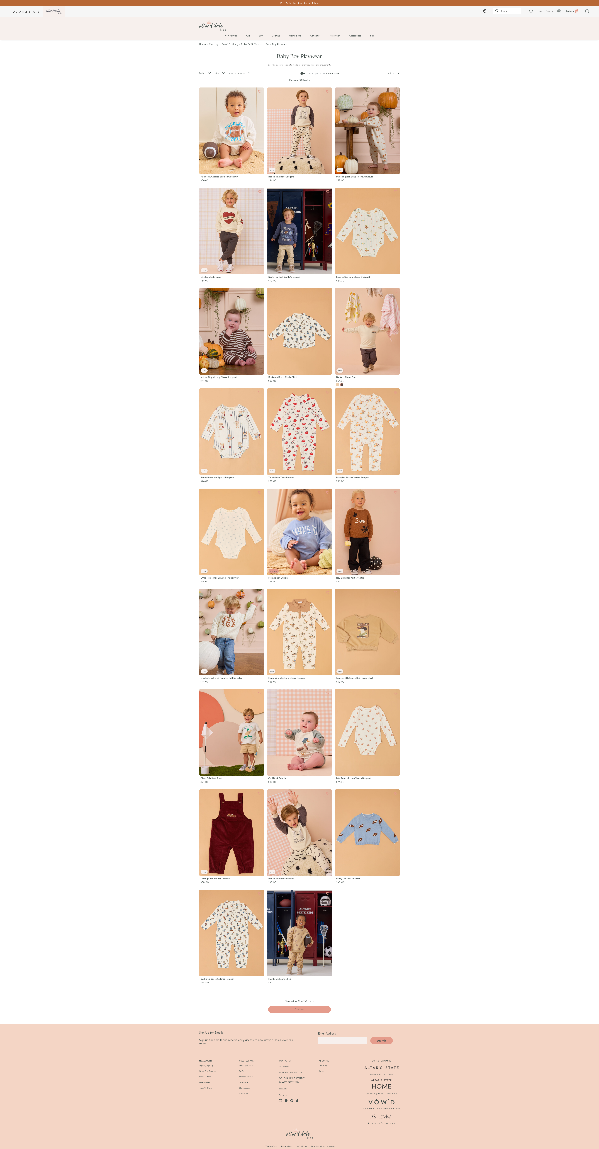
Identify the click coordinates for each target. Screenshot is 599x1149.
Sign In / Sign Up (206, 1065)
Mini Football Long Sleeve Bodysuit (353, 778)
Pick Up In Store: (317, 73)
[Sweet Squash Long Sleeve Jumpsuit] (367, 130)
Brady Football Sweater (348, 878)
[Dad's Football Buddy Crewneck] (299, 231)
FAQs (241, 1071)
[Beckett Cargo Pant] (367, 331)
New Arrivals (231, 35)
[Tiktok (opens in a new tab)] (297, 1101)
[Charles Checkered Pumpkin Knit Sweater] (231, 632)
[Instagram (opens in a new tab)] (280, 1101)
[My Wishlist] (531, 11)
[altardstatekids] (53, 11)
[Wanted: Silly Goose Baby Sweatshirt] (367, 632)
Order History (205, 1077)
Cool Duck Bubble (277, 778)
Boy (261, 35)
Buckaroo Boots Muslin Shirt (282, 377)
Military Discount (246, 1077)
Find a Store (332, 73)
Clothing (276, 35)
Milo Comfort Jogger (210, 277)
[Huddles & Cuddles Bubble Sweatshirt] (231, 130)
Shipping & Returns (247, 1065)
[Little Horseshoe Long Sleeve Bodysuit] (231, 532)
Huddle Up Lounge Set (279, 979)
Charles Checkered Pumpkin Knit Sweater (221, 678)
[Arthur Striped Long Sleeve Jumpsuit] (231, 331)
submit (381, 1040)
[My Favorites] (260, 91)
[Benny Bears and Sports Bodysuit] (231, 431)
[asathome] (381, 1084)
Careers (322, 1071)
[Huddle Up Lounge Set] (299, 933)
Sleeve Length (237, 73)
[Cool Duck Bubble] (299, 732)
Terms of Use (271, 1146)
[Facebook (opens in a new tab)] (286, 1101)
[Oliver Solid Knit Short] (231, 732)
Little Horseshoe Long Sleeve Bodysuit (219, 578)
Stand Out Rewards (207, 1071)
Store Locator (244, 1088)
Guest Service (246, 1061)
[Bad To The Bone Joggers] (299, 130)
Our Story (323, 1065)
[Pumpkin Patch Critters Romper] (367, 431)
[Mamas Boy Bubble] (299, 532)
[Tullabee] (299, 1133)
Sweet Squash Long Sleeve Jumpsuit (354, 176)
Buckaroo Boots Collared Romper (217, 979)
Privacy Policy (287, 1146)
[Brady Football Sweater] (367, 832)
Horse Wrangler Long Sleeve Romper (286, 678)
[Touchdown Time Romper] (299, 431)
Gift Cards (243, 1094)
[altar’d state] (26, 11)
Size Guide (243, 1082)
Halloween (335, 35)
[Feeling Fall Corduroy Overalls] (231, 832)
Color (202, 73)
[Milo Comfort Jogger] (231, 231)
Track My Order (205, 1088)
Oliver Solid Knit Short (211, 778)
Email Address (327, 1033)
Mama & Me (295, 35)
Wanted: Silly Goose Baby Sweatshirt (354, 678)
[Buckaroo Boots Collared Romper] (231, 933)
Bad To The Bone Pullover (281, 878)
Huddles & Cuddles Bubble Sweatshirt (219, 176)
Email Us (283, 1088)
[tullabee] (299, 25)
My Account (205, 1061)
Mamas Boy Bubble (278, 578)
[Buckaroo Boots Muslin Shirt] (299, 331)
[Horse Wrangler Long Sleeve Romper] (299, 632)
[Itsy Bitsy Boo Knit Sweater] (367, 532)
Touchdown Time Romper (281, 477)
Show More (299, 1009)
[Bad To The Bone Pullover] (299, 832)
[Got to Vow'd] (381, 1101)
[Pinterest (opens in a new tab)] (292, 1101)
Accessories (355, 35)
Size (217, 73)
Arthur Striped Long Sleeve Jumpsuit (218, 377)
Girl (248, 35)
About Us (324, 1061)
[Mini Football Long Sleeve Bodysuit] (367, 732)
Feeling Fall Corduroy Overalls (215, 878)
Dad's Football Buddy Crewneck (284, 277)
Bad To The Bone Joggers (281, 176)
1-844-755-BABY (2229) (289, 1082)
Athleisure (315, 35)
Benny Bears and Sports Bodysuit (217, 477)
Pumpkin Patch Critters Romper (352, 477)
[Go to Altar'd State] (381, 1067)
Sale (372, 35)
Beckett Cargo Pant (346, 377)
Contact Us (285, 1061)
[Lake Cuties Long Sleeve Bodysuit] (367, 231)
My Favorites (204, 1082)
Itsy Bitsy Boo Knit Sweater (350, 578)
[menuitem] (231, 35)
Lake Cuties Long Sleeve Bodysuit (353, 277)
